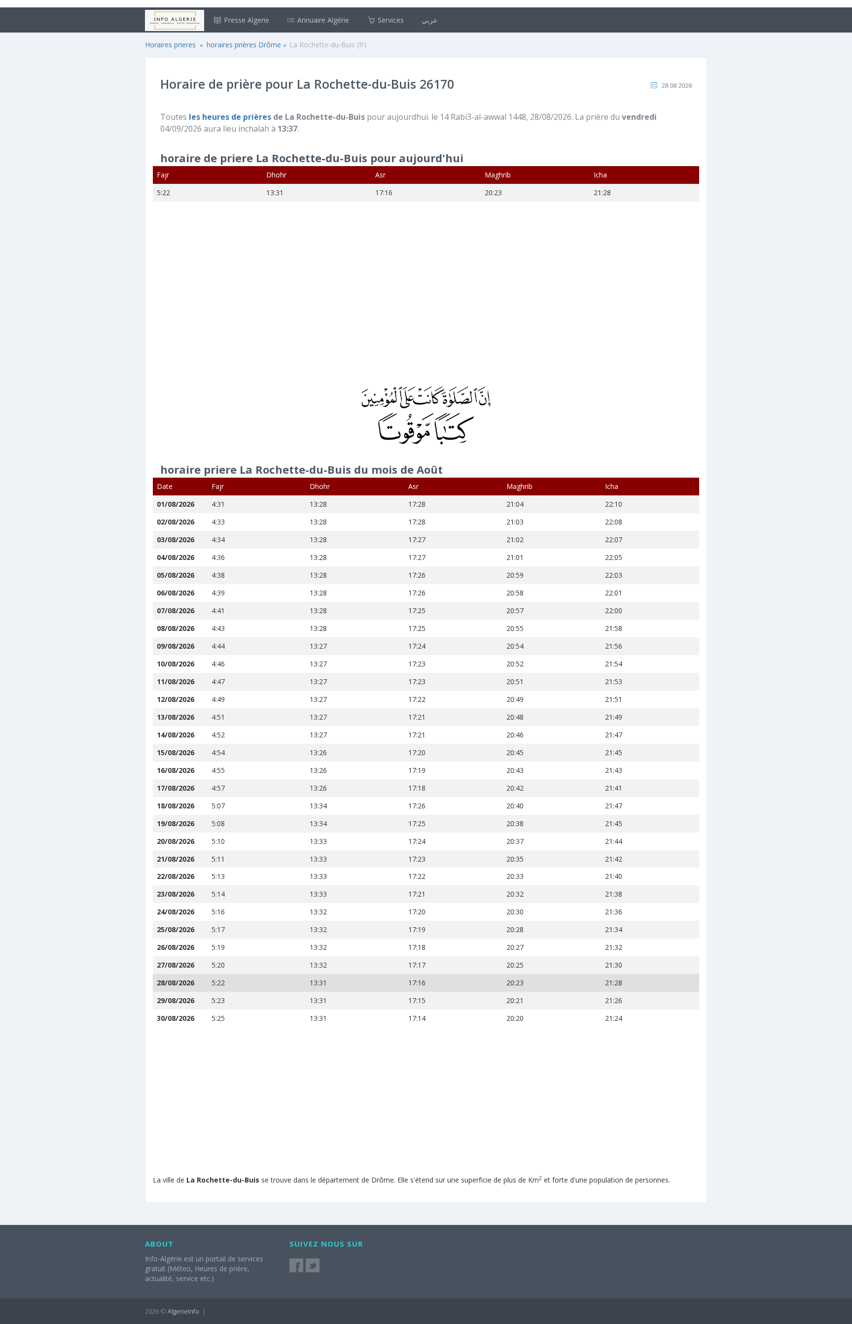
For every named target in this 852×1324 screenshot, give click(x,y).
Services (390, 20)
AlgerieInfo (183, 1311)
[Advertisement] (426, 300)
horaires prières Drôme (244, 44)
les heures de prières (231, 116)
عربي (429, 20)
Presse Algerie (245, 20)
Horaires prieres (170, 44)
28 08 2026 (676, 85)
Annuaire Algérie (322, 20)
